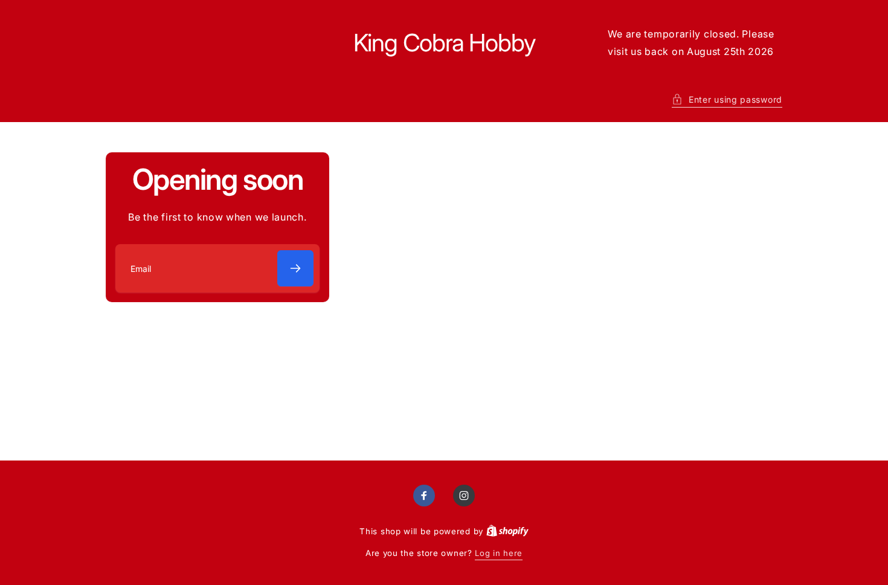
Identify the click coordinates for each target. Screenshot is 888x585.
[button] (727, 99)
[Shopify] (507, 531)
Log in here (499, 553)
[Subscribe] (295, 268)
